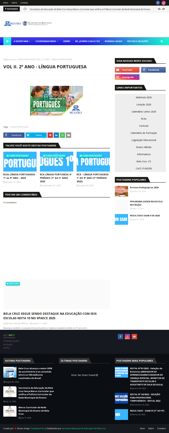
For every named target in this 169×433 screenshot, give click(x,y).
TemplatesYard (37, 428)
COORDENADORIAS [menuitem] (45, 41)
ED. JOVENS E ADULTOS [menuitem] (87, 41)
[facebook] (158, 3)
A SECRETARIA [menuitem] (21, 41)
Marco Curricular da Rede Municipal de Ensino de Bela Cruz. (33, 410)
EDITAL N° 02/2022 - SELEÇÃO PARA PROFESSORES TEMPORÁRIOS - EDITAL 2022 (145, 397)
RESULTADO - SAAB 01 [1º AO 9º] (147, 410)
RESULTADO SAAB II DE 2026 (145, 215)
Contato (24, 2)
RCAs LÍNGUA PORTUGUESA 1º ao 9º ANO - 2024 (19, 176)
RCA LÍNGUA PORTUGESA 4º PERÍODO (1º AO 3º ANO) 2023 (56, 178)
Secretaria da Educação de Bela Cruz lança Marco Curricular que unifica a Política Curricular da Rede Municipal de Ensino (90, 8)
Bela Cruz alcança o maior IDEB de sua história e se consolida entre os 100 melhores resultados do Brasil (35, 373)
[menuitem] (7, 41)
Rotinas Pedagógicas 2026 (144, 187)
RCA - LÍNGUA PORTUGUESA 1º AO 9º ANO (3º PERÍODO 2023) (93, 178)
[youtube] (127, 70)
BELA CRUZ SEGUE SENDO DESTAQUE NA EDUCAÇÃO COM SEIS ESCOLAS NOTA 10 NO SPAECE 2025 (50, 316)
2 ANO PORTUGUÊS (26, 59)
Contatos (161, 428)
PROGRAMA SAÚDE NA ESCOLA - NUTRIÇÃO (147, 203)
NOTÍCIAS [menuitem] (11, 49)
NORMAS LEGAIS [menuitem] (113, 41)
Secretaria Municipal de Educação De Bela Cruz (84, 428)
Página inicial (9, 59)
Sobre (14, 2)
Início (5, 2)
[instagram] (164, 3)
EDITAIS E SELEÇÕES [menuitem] (137, 41)
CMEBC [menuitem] (66, 41)
